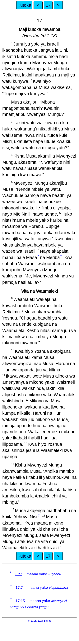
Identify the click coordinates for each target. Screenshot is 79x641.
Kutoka (24, 5)
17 (48, 5)
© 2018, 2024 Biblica (39, 620)
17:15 (20, 601)
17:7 (18, 574)
